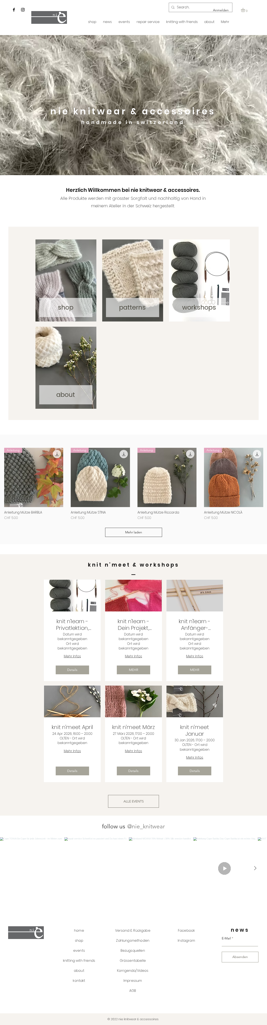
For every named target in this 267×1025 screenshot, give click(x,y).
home (79, 930)
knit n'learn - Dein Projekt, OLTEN (133, 624)
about (65, 394)
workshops (199, 307)
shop (65, 307)
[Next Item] (255, 868)
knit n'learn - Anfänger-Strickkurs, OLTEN (194, 624)
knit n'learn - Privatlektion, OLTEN (72, 624)
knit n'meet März (133, 727)
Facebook (186, 930)
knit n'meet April (72, 727)
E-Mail (226, 938)
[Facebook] (13, 9)
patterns (132, 307)
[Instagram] (22, 9)
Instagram (186, 940)
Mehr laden (133, 532)
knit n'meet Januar (194, 730)
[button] (245, 10)
